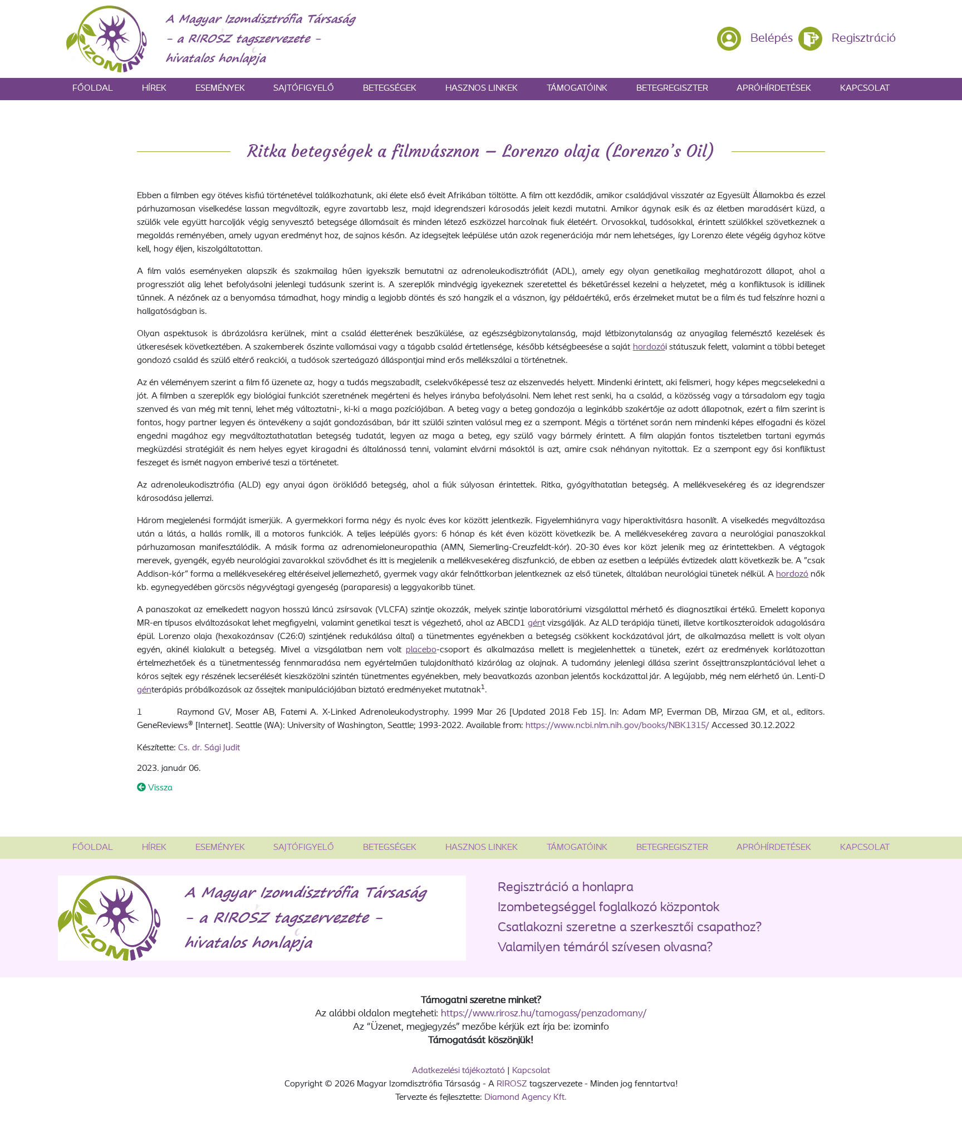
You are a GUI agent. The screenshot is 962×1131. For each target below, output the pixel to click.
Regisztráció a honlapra (566, 887)
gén (535, 623)
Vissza (159, 788)
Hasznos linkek (481, 88)
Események (220, 88)
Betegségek (389, 88)
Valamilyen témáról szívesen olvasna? (605, 948)
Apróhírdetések (774, 88)
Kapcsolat (865, 88)
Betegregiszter (672, 88)
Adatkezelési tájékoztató (458, 1070)
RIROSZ (512, 1084)
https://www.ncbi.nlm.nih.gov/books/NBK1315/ (617, 725)
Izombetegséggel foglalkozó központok (609, 907)
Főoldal (92, 88)
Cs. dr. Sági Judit (209, 748)
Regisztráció (864, 38)
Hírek (154, 88)
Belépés (771, 38)
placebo (421, 650)
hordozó (649, 347)
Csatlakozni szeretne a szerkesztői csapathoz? (630, 928)
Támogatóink (577, 88)
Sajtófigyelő (303, 88)
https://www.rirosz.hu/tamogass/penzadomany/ (544, 1014)
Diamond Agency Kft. (525, 1097)
